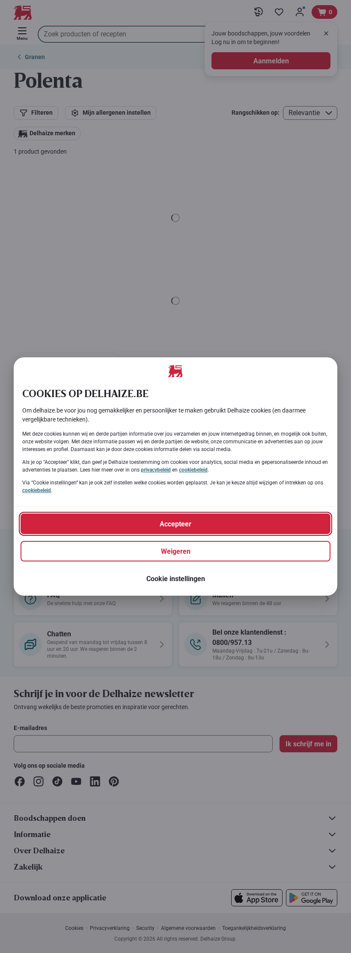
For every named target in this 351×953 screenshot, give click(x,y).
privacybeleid (156, 470)
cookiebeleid (193, 470)
